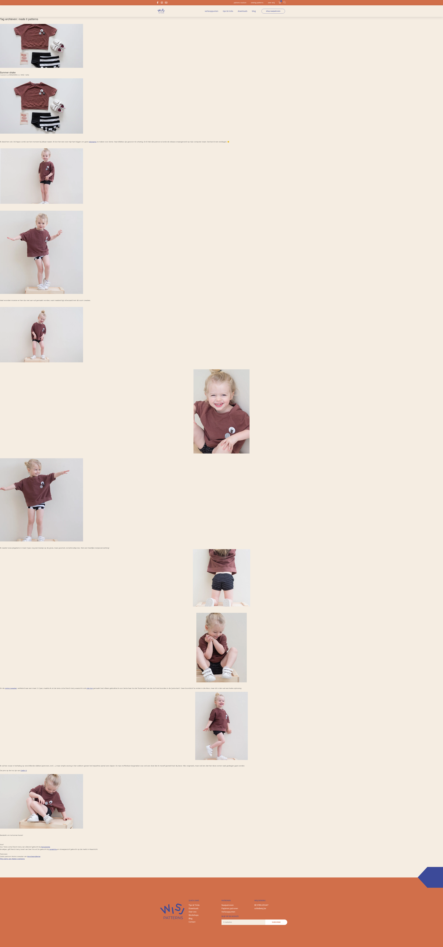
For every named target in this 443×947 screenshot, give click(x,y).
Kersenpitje (45, 847)
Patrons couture (240, 3)
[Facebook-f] (157, 3)
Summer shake (8, 72)
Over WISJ (271, 3)
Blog (254, 11)
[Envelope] (166, 3)
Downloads (242, 11)
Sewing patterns (257, 3)
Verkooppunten (211, 11)
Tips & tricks (228, 11)
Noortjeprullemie (33, 856)
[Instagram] (162, 3)
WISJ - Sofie (25, 75)
